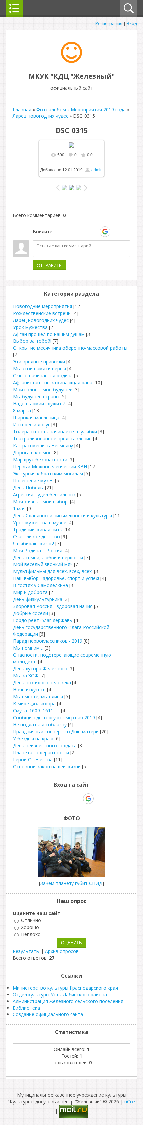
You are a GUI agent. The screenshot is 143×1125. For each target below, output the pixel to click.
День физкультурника (37, 599)
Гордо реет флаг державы (43, 620)
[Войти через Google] (105, 231)
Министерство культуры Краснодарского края (65, 988)
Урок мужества (30, 327)
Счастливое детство (36, 536)
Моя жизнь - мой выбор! (41, 501)
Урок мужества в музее (39, 522)
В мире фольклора (34, 703)
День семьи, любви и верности (48, 557)
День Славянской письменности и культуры (62, 515)
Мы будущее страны (36, 396)
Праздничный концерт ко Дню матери (56, 731)
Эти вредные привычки (39, 361)
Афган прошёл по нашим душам (49, 334)
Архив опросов (62, 951)
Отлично (31, 920)
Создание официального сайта (48, 1014)
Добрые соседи (30, 613)
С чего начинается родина (43, 375)
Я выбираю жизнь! (33, 543)
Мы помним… (28, 648)
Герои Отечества (33, 759)
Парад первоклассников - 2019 (47, 641)
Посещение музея (33, 480)
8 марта (22, 410)
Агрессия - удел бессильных (44, 494)
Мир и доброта (30, 592)
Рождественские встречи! (42, 313)
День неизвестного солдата (45, 745)
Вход (132, 23)
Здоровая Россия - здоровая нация (53, 606)
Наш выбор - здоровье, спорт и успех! (56, 578)
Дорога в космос (32, 452)
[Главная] (71, 61)
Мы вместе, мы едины (38, 696)
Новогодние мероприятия (42, 306)
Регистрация (108, 23)
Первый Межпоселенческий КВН (50, 466)
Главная (22, 109)
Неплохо (31, 934)
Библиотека (26, 1008)
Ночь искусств (29, 689)
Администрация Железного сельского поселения (68, 1001)
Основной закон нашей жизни (47, 766)
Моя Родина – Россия (37, 550)
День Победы (28, 487)
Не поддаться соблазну (40, 724)
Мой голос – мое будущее (42, 389)
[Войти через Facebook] (82, 232)
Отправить (49, 265)
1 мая (19, 508)
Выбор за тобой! (32, 341)
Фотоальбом (51, 109)
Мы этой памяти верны (39, 368)
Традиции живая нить (37, 529)
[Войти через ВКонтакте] (71, 232)
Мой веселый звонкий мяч (43, 564)
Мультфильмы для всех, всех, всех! (53, 571)
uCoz (129, 1101)
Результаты (26, 951)
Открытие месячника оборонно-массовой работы (70, 348)
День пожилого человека (42, 682)
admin (97, 170)
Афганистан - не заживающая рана (52, 382)
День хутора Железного (40, 668)
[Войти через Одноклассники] (117, 232)
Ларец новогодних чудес (40, 116)
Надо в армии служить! (39, 403)
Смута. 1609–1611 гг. (36, 710)
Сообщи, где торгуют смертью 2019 (54, 717)
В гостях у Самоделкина (40, 585)
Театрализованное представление (52, 438)
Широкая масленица (36, 417)
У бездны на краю (33, 738)
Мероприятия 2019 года (98, 109)
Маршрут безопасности (40, 459)
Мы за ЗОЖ (25, 675)
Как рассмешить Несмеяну (43, 445)
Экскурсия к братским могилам (48, 473)
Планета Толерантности (41, 752)
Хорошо (30, 927)
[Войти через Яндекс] (93, 232)
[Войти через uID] (60, 232)
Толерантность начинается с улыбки (55, 431)
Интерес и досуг (31, 424)
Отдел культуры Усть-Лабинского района (60, 994)
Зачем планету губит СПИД (71, 883)
